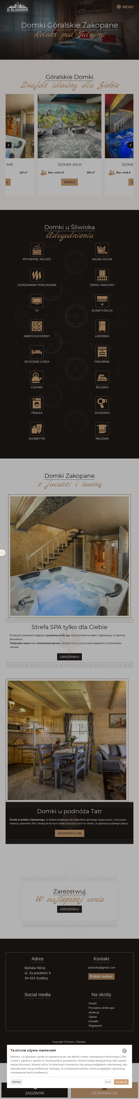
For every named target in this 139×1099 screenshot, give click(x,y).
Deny (108, 1082)
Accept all (121, 1082)
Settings (16, 1082)
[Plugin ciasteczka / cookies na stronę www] (124, 1050)
